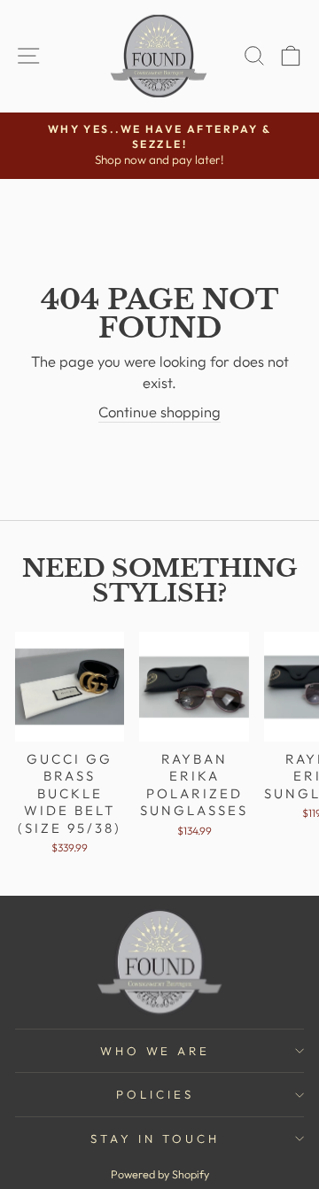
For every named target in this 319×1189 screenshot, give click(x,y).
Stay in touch (155, 1138)
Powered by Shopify (160, 1174)
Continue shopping (159, 411)
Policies (155, 1094)
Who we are (155, 1051)
